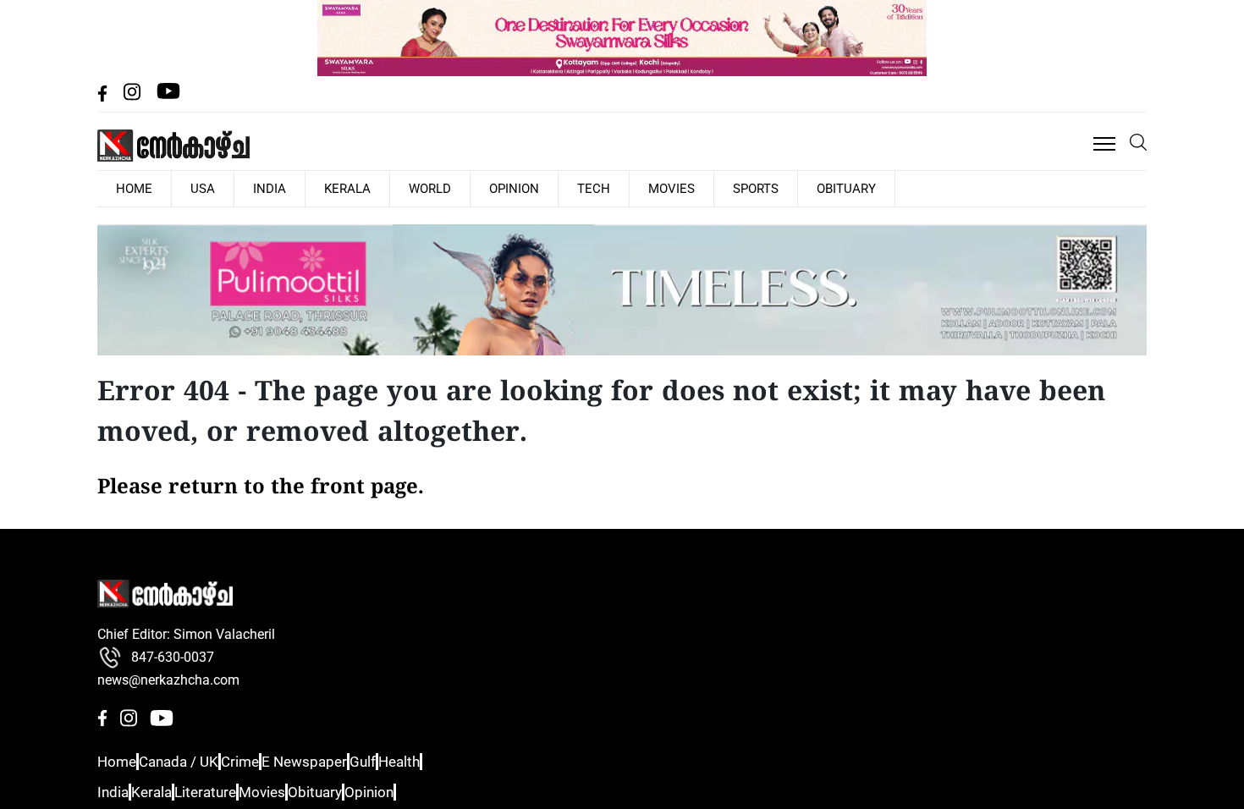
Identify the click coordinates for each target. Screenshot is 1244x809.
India (233, 188)
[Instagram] (134, 97)
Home (115, 761)
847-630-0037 (172, 656)
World (365, 188)
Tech (501, 188)
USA (181, 188)
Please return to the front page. (260, 486)
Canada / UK (189, 761)
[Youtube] (168, 97)
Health (455, 761)
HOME (127, 188)
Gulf (405, 761)
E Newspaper (336, 761)
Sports (633, 188)
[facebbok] (104, 97)
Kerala (297, 188)
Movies (564, 188)
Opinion (436, 188)
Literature (229, 791)
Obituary (709, 188)
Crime (262, 761)
